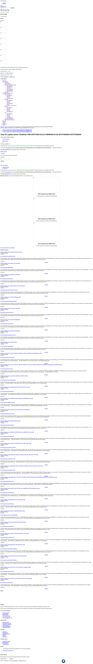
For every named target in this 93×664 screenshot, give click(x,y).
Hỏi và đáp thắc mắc (6, 616)
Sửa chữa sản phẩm (6, 627)
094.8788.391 (6, 76)
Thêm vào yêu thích (4, 165)
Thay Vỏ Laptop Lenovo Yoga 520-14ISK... (7, 537)
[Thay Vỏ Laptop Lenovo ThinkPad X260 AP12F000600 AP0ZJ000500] (8, 420)
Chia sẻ (5, 137)
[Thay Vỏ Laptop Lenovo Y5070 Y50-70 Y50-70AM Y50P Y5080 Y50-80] (8, 308)
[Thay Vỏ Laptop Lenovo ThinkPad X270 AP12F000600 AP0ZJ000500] (11, 522)
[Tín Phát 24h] (3, 6)
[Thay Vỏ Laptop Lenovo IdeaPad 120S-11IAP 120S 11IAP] (8, 330)
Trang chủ (2, 126)
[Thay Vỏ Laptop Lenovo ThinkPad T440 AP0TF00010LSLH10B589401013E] (15, 432)
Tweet (2, 137)
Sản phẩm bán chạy (6, 633)
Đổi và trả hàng (5, 614)
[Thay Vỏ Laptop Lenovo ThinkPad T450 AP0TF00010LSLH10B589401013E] (17, 129)
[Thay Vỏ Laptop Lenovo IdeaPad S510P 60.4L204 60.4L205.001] (13, 387)
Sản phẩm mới (5, 632)
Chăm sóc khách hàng (7, 626)
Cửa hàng (4, 634)
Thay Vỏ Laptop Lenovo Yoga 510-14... (6, 368)
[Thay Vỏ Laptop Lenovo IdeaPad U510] (8, 263)
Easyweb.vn (15, 660)
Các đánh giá (5, 168)
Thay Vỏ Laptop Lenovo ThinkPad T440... (7, 436)
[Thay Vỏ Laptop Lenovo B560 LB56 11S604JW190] (10, 544)
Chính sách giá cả (6, 622)
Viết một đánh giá (6, 139)
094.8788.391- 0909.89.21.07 (8, 650)
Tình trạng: (2, 143)
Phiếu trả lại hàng (6, 642)
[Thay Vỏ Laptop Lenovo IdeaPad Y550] (8, 319)
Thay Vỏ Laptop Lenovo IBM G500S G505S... (7, 402)
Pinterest (12, 137)
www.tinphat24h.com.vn (9, 147)
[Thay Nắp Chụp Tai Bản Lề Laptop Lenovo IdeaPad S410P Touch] (13, 409)
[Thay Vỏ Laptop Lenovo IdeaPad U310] (8, 274)
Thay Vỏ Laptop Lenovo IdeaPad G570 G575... (8, 256)
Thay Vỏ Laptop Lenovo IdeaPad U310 (6, 278)
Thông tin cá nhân (6, 644)
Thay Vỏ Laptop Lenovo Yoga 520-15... (6, 582)
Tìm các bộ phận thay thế (7, 617)
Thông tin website (6, 625)
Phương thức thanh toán (7, 624)
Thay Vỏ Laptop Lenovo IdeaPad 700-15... (7, 503)
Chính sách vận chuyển (7, 623)
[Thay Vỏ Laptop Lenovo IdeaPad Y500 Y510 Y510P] (10, 285)
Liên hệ (4, 635)
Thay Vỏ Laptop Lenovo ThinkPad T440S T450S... (8, 301)
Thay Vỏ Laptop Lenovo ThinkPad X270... (7, 526)
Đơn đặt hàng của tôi (6, 641)
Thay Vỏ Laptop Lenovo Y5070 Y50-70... (7, 312)
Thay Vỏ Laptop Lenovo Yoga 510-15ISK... (7, 357)
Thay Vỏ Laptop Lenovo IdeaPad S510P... (7, 391)
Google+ (8, 137)
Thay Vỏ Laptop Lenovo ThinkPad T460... (7, 492)
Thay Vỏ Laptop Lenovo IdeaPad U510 (6, 267)
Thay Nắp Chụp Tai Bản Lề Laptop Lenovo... (7, 413)
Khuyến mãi (5, 631)
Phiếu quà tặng (5, 613)
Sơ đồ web (5, 636)
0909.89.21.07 (12, 76)
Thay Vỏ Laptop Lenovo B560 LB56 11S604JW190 (8, 548)
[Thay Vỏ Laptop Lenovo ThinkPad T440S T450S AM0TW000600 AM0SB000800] (8, 297)
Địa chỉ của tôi (5, 643)
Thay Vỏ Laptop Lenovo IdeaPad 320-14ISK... (8, 458)
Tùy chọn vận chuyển (6, 615)
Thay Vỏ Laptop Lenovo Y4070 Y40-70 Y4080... (8, 447)
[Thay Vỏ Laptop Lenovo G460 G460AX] (6, 342)
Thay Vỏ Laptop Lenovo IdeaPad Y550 (6, 323)
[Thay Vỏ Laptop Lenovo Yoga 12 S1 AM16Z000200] (10, 510)
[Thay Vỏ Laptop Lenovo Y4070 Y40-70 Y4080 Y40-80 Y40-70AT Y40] (13, 443)
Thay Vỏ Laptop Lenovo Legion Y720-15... (7, 571)
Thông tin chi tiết (6, 167)
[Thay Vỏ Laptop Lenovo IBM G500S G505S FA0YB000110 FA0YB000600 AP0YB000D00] (14, 398)
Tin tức (1, 5)
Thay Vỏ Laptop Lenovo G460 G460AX (6, 346)
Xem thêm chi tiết (3, 151)
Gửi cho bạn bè (5, 141)
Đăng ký (11, 658)
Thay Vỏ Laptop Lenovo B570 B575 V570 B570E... (8, 560)
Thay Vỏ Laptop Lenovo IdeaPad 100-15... (7, 481)
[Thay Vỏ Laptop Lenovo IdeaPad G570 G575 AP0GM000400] (9, 252)
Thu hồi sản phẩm (6, 612)
